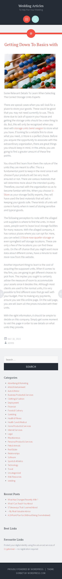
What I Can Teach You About (20, 503)
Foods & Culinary (15, 410)
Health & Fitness (14, 418)
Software (12, 457)
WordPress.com (36, 573)
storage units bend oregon (29, 128)
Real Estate (12, 449)
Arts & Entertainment (16, 387)
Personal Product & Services (20, 441)
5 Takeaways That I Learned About (22, 507)
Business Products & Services (20, 395)
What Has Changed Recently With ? (23, 499)
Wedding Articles (31, 6)
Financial (12, 406)
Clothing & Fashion (16, 398)
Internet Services (15, 430)
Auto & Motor (13, 391)
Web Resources (14, 476)
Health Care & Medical (17, 422)
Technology (13, 465)
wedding (11, 480)
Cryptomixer (9, 549)
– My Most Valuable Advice (19, 511)
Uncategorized (14, 473)
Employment (13, 402)
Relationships (13, 453)
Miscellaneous (14, 437)
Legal (10, 434)
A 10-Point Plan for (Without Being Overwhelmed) (29, 515)
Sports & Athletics (15, 461)
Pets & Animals (14, 445)
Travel (10, 469)
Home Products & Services (19, 426)
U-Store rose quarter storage (35, 237)
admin (11, 343)
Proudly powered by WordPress (26, 569)
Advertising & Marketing (18, 383)
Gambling (12, 414)
